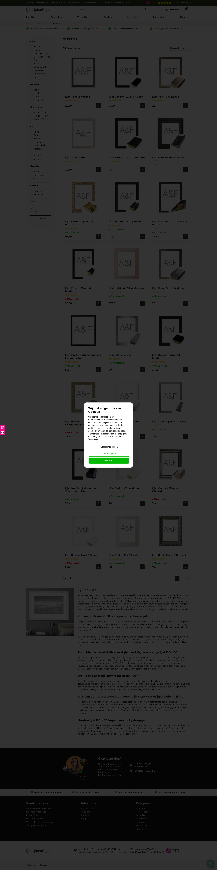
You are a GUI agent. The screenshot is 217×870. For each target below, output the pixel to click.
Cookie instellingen (109, 447)
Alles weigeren (109, 454)
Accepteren (109, 460)
